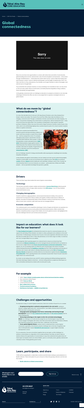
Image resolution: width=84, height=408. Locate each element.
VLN (54, 250)
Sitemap (25, 391)
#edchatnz (64, 252)
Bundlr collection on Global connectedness (31, 361)
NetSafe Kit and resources (42, 327)
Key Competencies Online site (41, 313)
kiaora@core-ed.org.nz (28, 388)
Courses (45, 392)
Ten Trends (58, 394)
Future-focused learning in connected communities (48, 244)
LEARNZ (71, 390)
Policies (24, 393)
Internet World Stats (52, 186)
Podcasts (71, 392)
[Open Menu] (82, 4)
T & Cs (57, 390)
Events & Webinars (60, 392)
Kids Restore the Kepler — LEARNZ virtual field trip (34, 288)
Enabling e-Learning (38, 248)
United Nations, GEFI (21, 150)
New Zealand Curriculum (25, 231)
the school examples (57, 313)
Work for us (45, 390)
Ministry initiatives (29, 243)
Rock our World (28, 281)
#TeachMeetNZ (20, 253)
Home (3, 16)
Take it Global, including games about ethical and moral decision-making (44, 277)
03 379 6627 (28, 386)
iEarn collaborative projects (27, 284)
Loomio (18, 161)
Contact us (32, 401)
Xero (56, 159)
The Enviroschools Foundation (28, 286)
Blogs (44, 394)
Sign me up (52, 374)
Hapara (28, 161)
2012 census (49, 188)
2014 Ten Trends (11, 16)
